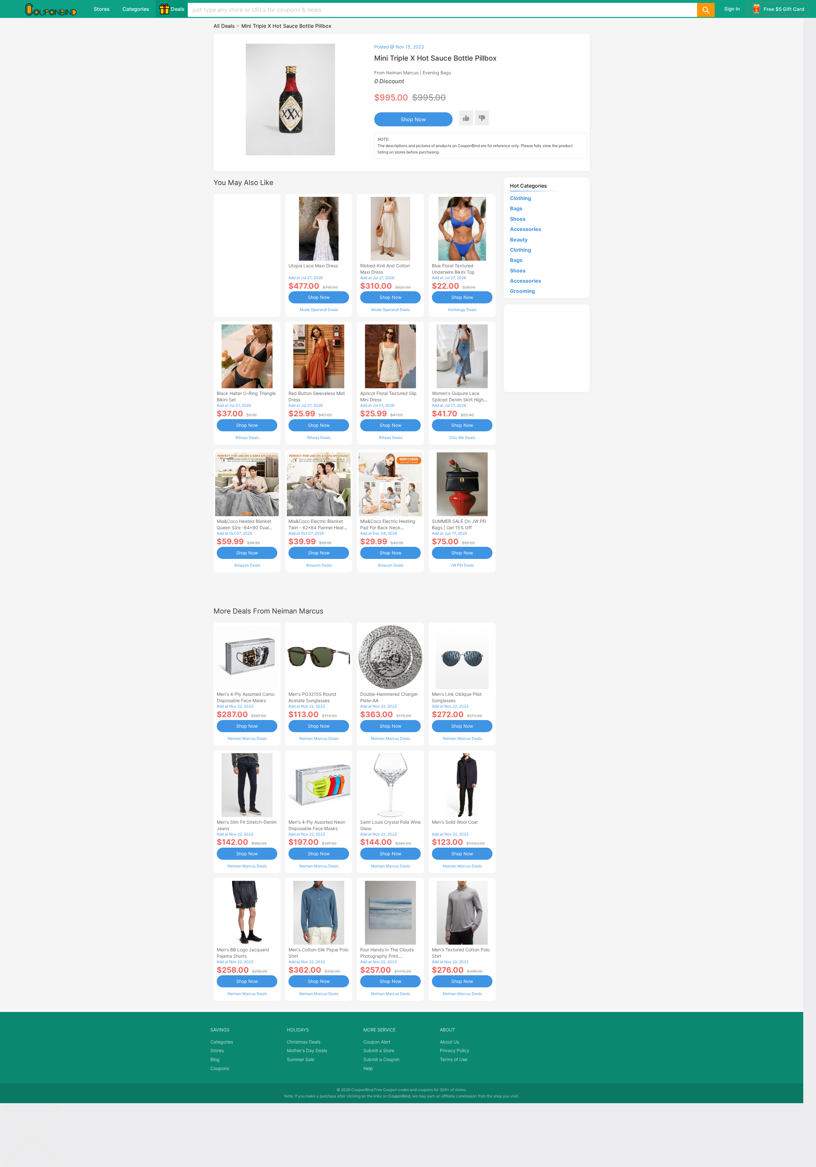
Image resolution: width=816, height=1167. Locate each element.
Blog (215, 1059)
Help (368, 1068)
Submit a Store (378, 1050)
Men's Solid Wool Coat (455, 822)
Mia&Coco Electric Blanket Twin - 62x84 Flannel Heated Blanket (318, 527)
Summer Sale (300, 1059)
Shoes (518, 219)
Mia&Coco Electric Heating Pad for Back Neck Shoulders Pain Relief (387, 527)
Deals (178, 9)
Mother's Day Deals (307, 1050)
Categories (135, 9)
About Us (449, 1041)
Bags (516, 208)
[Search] (706, 10)
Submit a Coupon (381, 1059)
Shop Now (413, 119)
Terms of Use (453, 1059)
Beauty (519, 239)
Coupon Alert (376, 1041)
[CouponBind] (55, 9)
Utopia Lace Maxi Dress (313, 265)
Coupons (219, 1068)
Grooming (522, 291)
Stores (102, 9)
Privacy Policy (454, 1050)
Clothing (520, 198)
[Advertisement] (247, 254)
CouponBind (399, 1096)
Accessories (525, 229)
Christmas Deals (303, 1041)
